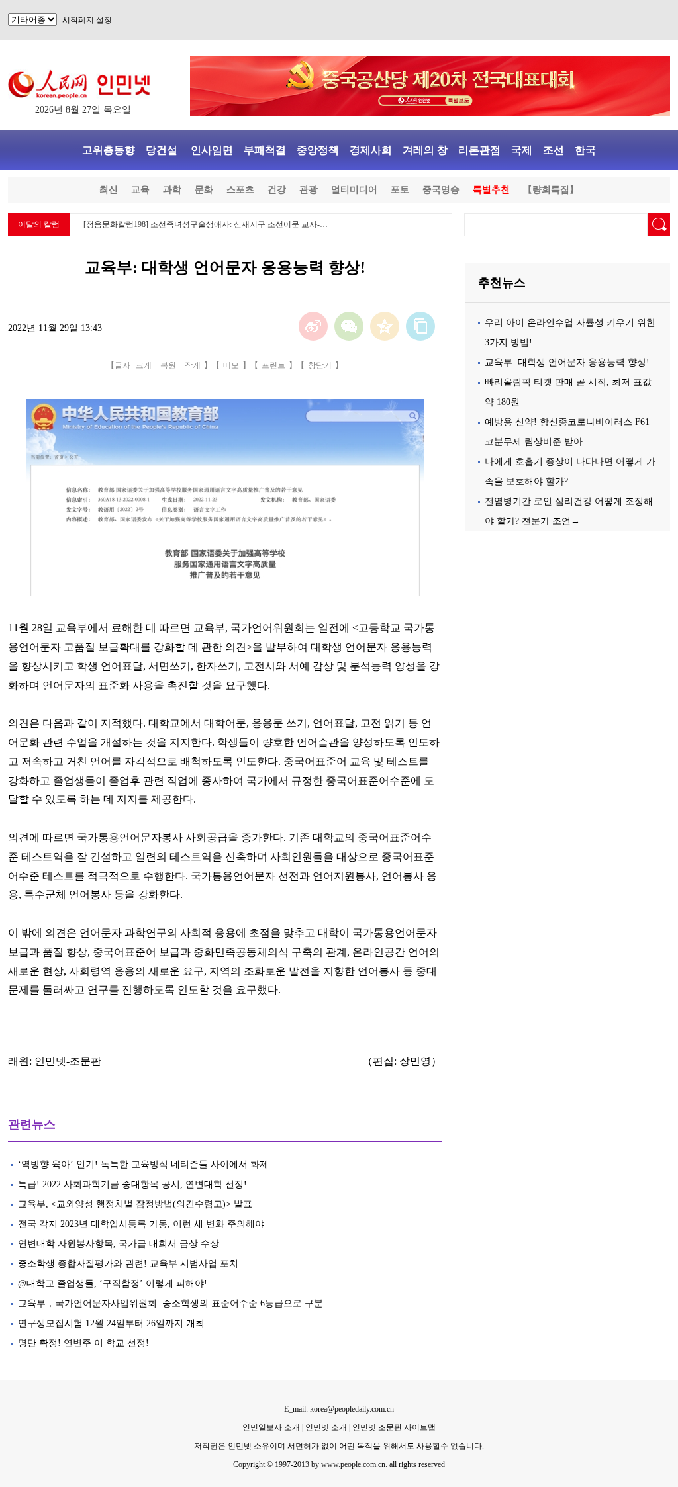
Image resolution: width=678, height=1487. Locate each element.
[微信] (348, 326)
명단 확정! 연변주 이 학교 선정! (83, 1343)
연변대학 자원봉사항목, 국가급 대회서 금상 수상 (118, 1244)
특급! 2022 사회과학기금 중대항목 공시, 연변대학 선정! (132, 1184)
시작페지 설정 (87, 19)
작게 (193, 365)
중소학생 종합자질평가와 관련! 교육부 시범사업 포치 (128, 1264)
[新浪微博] (313, 326)
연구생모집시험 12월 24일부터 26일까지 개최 (111, 1323)
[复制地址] (420, 326)
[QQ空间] (384, 326)
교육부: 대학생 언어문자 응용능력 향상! (567, 362)
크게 (144, 365)
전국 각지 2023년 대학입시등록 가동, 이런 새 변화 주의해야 (141, 1224)
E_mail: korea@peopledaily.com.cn (339, 1409)
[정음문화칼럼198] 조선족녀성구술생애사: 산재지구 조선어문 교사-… (205, 224)
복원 (168, 365)
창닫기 (320, 365)
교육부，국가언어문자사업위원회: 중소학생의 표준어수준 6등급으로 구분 (170, 1303)
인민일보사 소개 (271, 1427)
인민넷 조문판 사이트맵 (394, 1427)
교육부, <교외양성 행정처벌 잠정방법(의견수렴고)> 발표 (135, 1204)
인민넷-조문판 (67, 1061)
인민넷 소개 (325, 1427)
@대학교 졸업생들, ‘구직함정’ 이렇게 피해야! (112, 1283)
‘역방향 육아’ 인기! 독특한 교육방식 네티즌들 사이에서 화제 (143, 1164)
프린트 (273, 365)
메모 (231, 365)
